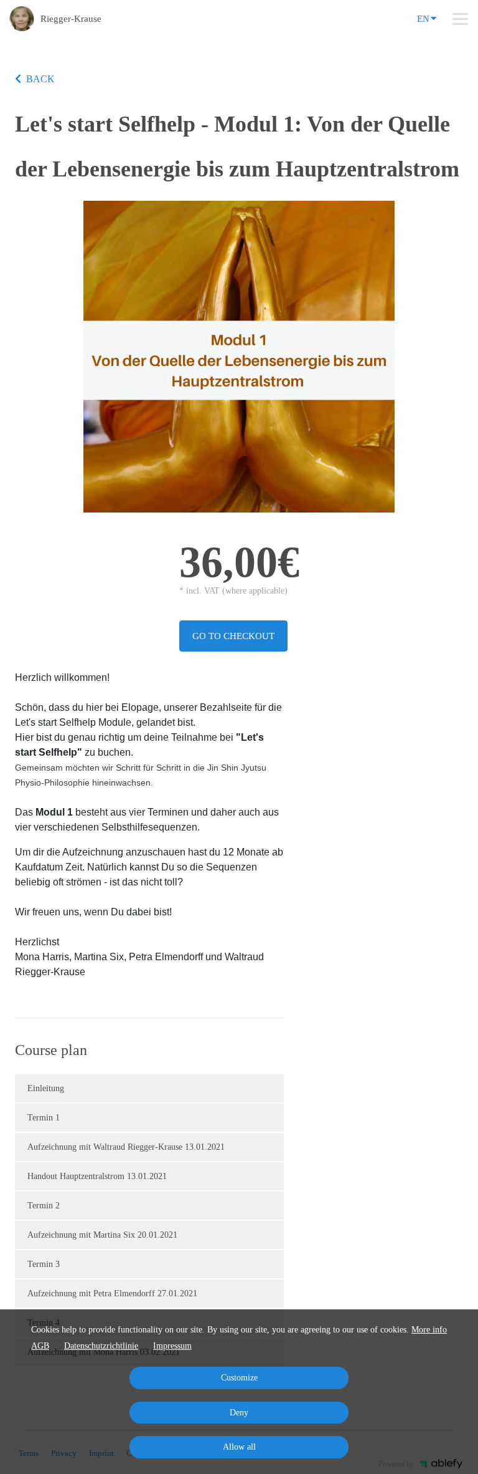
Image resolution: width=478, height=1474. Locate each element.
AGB (40, 1346)
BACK (40, 79)
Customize (239, 1377)
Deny (239, 1412)
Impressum (172, 1346)
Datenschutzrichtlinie (101, 1346)
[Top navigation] (460, 19)
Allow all (239, 1447)
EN (423, 19)
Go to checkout (233, 636)
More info (429, 1329)
